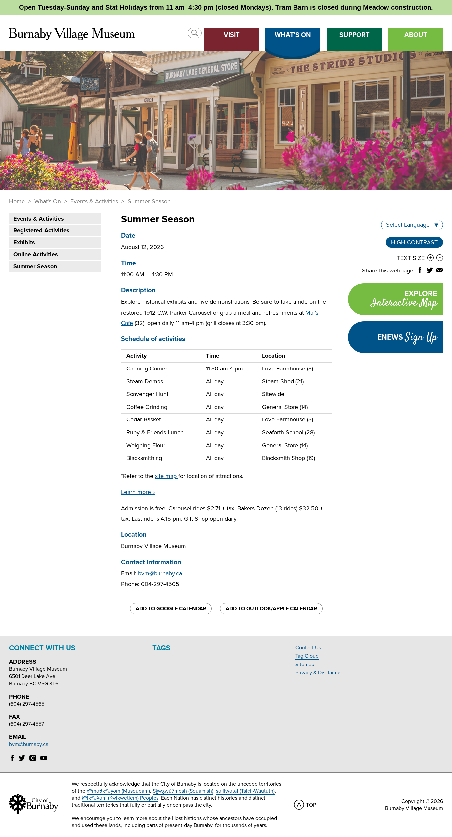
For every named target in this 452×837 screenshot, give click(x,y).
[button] (195, 33)
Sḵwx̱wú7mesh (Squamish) (183, 791)
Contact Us (308, 647)
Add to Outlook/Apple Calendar (271, 608)
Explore (404, 300)
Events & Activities (94, 201)
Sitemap (304, 664)
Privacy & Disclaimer (318, 672)
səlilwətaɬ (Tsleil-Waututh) (245, 791)
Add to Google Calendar (171, 608)
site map (166, 476)
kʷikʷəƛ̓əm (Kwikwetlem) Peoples (120, 798)
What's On (47, 201)
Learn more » (138, 492)
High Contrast (414, 243)
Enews (407, 337)
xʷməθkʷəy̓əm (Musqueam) (118, 791)
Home (17, 201)
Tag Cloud (307, 656)
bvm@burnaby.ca (160, 573)
